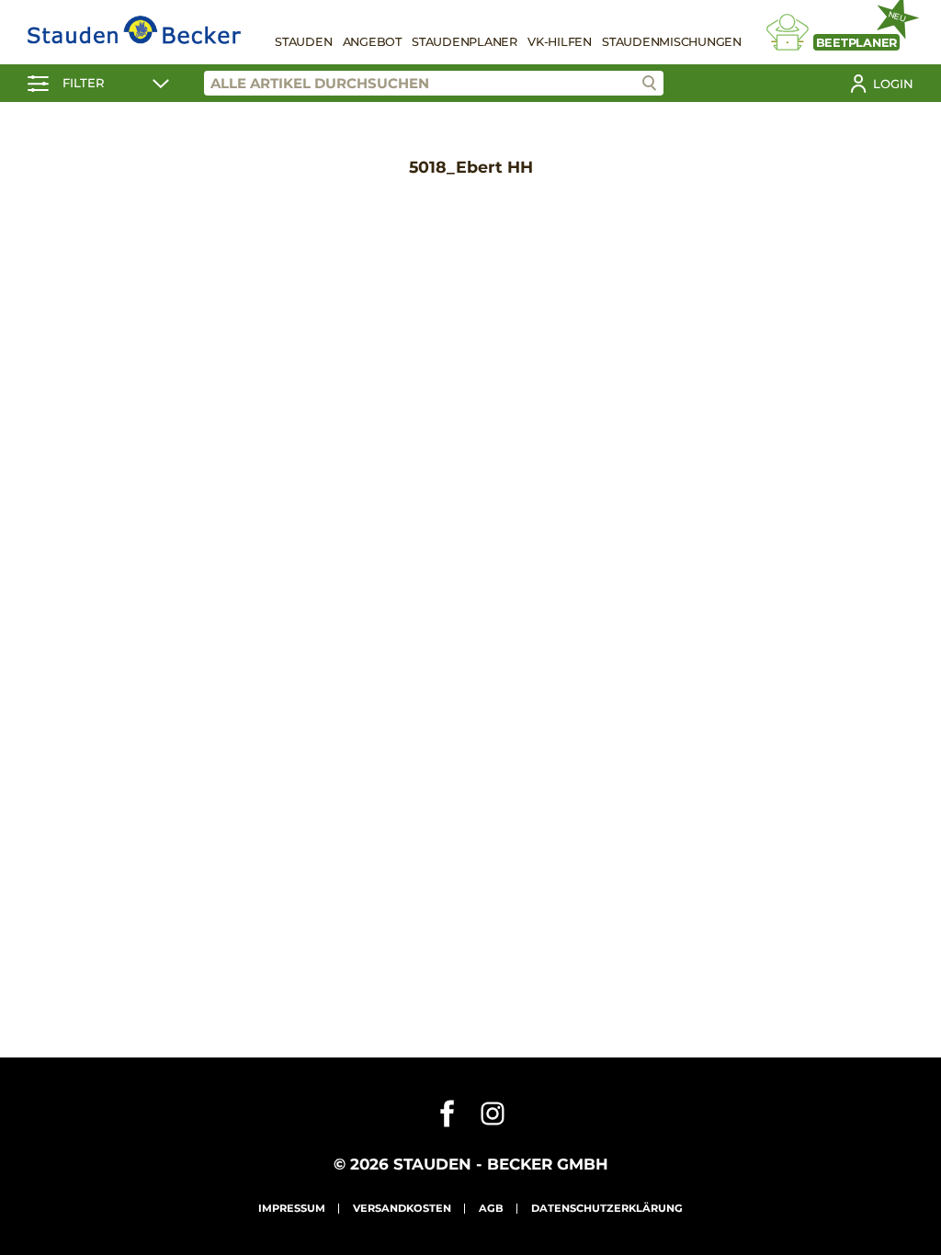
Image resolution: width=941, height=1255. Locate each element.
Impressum (291, 1208)
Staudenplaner (464, 42)
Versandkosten (402, 1208)
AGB (491, 1208)
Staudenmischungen (672, 42)
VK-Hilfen (559, 42)
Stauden (303, 42)
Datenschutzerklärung (607, 1208)
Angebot (372, 42)
